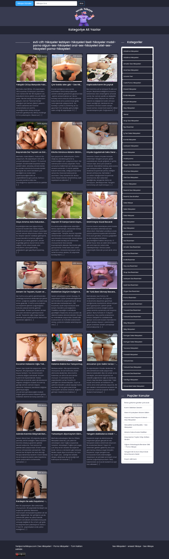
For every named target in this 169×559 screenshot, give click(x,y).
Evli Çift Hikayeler (130, 102)
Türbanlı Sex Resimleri (132, 317)
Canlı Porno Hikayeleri (132, 83)
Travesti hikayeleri (130, 354)
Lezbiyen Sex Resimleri (132, 279)
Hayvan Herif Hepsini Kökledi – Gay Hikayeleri (136, 418)
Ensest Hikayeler (129, 89)
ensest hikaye (134, 546)
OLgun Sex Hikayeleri (131, 165)
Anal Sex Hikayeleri (130, 70)
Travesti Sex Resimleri (132, 310)
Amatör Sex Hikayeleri (132, 64)
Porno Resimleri (129, 298)
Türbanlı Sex (128, 361)
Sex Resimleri (128, 241)
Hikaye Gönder (24, 3)
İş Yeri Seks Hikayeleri (131, 133)
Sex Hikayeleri (128, 222)
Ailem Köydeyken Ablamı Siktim (136, 412)
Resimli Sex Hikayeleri (132, 190)
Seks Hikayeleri (129, 209)
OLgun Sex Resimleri (131, 291)
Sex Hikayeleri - (120, 546)
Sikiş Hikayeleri (129, 323)
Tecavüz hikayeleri (130, 348)
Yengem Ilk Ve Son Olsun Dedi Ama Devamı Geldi (136, 453)
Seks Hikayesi (128, 215)
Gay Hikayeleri (129, 108)
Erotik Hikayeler (129, 95)
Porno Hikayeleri (129, 184)
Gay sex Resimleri (130, 266)
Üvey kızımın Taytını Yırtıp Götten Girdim (136, 438)
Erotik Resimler (129, 260)
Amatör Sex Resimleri (132, 247)
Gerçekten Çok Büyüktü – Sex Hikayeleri (135, 426)
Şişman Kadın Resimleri (132, 304)
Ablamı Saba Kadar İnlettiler (135, 432)
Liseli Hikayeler (129, 152)
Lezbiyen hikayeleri (130, 146)
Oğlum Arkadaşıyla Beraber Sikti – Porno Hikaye (137, 445)
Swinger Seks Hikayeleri (132, 335)
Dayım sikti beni (130, 459)
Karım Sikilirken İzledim (133, 408)
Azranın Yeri (128, 76)
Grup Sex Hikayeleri (131, 121)
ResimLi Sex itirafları (131, 196)
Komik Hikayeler (129, 140)
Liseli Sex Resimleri (130, 285)
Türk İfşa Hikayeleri (130, 380)
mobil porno (128, 159)
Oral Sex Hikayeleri (130, 171)
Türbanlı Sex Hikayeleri (132, 367)
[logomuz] (84, 17)
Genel (125, 114)
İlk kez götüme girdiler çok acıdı (136, 403)
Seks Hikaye (128, 203)
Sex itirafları (128, 234)
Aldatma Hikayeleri (131, 51)
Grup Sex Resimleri (130, 272)
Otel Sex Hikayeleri (130, 177)
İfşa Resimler (128, 127)
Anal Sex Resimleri (130, 253)
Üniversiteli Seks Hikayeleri (133, 386)
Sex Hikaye (148, 546)
